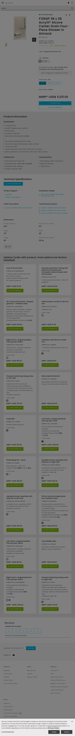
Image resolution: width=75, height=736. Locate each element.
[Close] (72, 722)
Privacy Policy (53, 728)
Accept (54, 732)
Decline (66, 732)
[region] (37, 727)
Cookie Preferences (7, 732)
